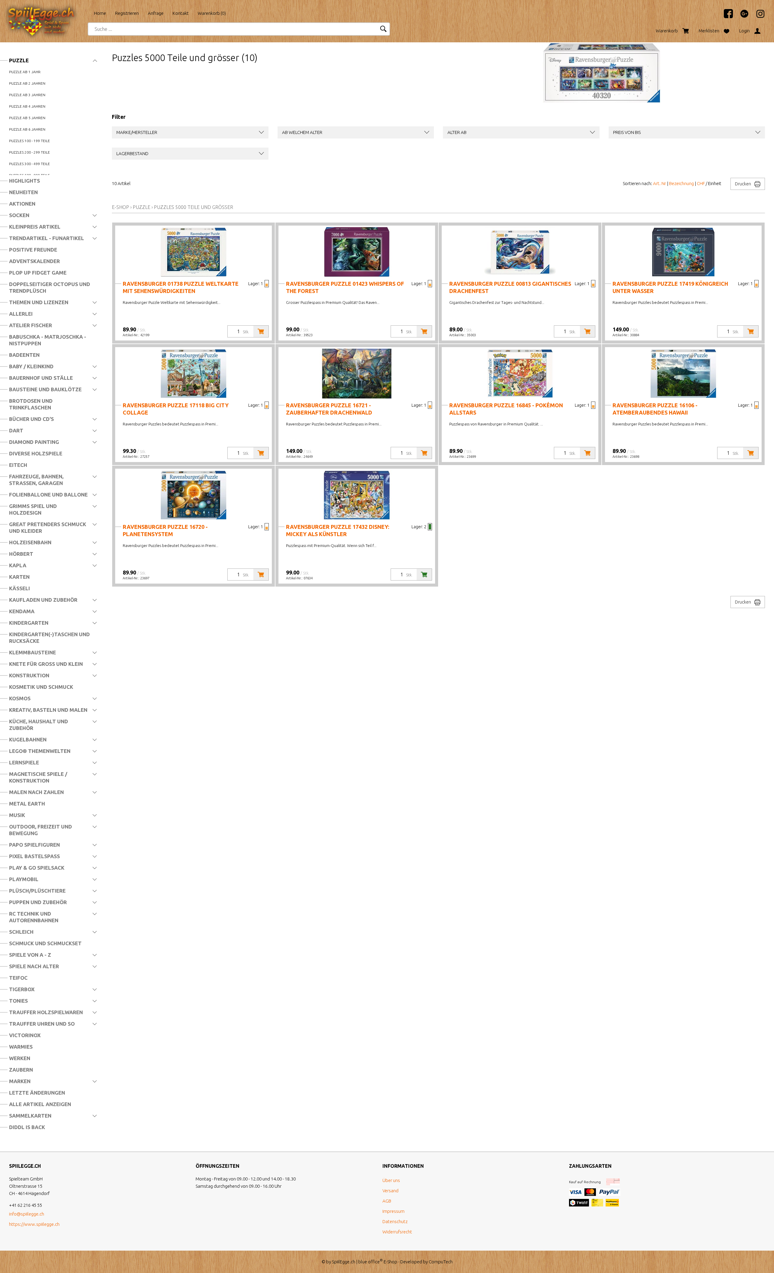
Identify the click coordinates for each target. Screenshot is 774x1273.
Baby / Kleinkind (31, 366)
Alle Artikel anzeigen (40, 1104)
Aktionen (22, 204)
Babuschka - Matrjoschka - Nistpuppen (47, 340)
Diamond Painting (34, 442)
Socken (19, 215)
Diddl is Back (27, 1127)
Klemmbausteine (32, 652)
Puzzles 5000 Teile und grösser (193, 207)
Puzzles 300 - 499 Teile (29, 164)
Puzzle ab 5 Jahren (27, 118)
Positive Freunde (33, 249)
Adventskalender (34, 261)
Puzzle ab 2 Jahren (27, 83)
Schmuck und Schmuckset (45, 943)
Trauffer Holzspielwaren (46, 1012)
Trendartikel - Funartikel (46, 238)
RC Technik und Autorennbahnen (33, 917)
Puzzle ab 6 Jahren (27, 129)
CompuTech (441, 1261)
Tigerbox (21, 989)
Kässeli (19, 588)
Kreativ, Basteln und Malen (48, 710)
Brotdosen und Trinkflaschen (31, 404)
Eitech (18, 465)
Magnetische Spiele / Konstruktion (38, 777)
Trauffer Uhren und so (42, 1024)
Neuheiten (23, 192)
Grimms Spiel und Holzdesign (33, 509)
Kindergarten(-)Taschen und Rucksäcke (49, 637)
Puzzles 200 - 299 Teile (29, 152)
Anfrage (156, 13)
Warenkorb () (212, 13)
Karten (19, 577)
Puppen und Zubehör (38, 902)
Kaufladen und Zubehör (43, 600)
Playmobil (23, 879)
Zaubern (21, 1070)
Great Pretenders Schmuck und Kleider (47, 527)
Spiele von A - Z (30, 955)
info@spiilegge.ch (26, 1213)
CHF (701, 183)
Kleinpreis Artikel (34, 227)
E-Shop (120, 207)
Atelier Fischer (30, 325)
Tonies (18, 1001)
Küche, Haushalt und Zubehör (38, 724)
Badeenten (24, 355)
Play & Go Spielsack (36, 868)
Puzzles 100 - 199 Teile (29, 141)
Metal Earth (27, 803)
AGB (386, 1200)
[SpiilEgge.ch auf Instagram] (757, 16)
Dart (16, 430)
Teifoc (18, 978)
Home (100, 13)
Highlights (24, 181)
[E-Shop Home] (47, 11)
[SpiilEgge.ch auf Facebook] (725, 16)
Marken (20, 1081)
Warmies (21, 1047)
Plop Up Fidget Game (38, 272)
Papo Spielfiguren (34, 845)
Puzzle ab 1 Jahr (25, 72)
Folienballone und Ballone (48, 494)
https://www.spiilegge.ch (34, 1224)
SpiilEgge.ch (343, 1261)
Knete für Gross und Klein (46, 664)
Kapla (17, 565)
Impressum (393, 1211)
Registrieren (127, 13)
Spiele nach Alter (34, 966)
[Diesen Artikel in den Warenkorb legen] (260, 331)
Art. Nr (659, 183)
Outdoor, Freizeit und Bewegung (40, 830)
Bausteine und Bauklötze (45, 389)
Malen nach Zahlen (36, 792)
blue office (370, 1261)
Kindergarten (28, 623)
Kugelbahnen (28, 739)
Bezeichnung (681, 183)
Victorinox (25, 1035)
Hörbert (21, 554)
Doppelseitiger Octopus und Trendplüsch (49, 287)
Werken (19, 1058)
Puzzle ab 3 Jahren (27, 95)
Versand (390, 1190)
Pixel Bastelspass (34, 856)
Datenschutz (395, 1221)
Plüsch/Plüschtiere (37, 891)
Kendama (21, 611)
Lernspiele (24, 762)
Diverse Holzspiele (35, 453)
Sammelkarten (30, 1115)
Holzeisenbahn (30, 542)
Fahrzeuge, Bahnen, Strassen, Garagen (36, 480)
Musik (17, 815)
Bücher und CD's (31, 419)
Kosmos (20, 698)
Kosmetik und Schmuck (41, 687)
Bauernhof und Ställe (41, 378)
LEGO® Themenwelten (39, 751)
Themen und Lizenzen (38, 302)
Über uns (391, 1180)
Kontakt (181, 13)
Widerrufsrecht (397, 1231)
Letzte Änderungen (37, 1093)
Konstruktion (29, 675)
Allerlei (21, 314)
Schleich (21, 932)
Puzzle (19, 60)
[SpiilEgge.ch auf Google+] (741, 16)
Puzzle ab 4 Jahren (27, 106)
